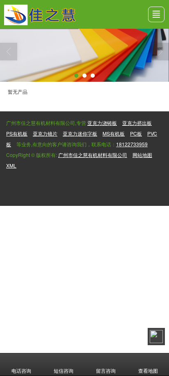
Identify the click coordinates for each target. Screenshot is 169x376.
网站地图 (142, 154)
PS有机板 (16, 133)
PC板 (136, 133)
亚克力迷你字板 (80, 133)
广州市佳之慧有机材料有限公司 (92, 154)
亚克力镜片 (45, 133)
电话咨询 (21, 370)
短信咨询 (63, 370)
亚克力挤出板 (137, 122)
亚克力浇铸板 (102, 122)
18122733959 (132, 144)
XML (11, 165)
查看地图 (148, 370)
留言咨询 (106, 370)
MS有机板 (114, 133)
